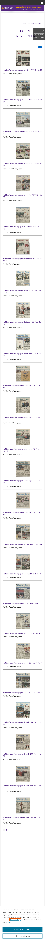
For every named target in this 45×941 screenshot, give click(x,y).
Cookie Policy (10, 922)
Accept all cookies (22, 929)
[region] (22, 923)
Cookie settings (15, 920)
